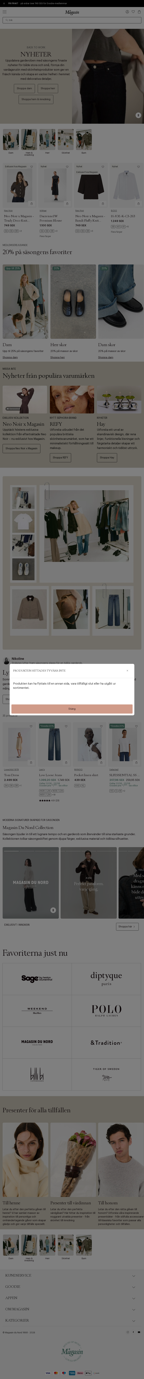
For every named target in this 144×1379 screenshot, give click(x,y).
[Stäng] (127, 670)
